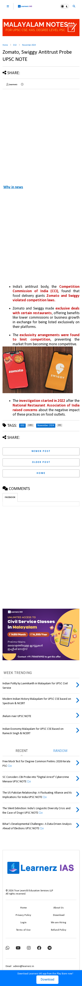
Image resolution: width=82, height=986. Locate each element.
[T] (50, 948)
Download (47, 979)
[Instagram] (29, 948)
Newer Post (41, 451)
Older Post (41, 462)
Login (23, 922)
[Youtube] (18, 948)
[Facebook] (39, 948)
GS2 (15, 45)
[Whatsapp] (7, 948)
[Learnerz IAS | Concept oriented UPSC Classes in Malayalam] (25, 8)
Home (5, 45)
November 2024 (29, 45)
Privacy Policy (23, 915)
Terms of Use (23, 930)
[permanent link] (22, 85)
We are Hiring (58, 922)
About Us (58, 908)
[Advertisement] (41, 133)
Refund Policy (58, 930)
